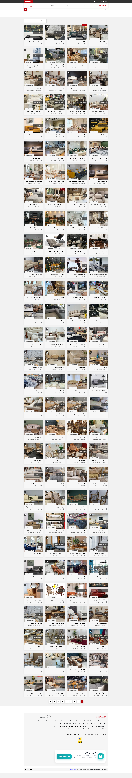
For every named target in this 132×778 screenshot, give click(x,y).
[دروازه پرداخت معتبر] (80, 740)
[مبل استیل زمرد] (77, 358)
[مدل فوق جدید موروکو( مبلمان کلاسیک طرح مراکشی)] (77, 288)
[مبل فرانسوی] (98, 637)
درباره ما (104, 734)
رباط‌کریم (39, 288)
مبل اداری (59, 5)
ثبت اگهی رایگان (31, 6)
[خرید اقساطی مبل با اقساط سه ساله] (33, 172)
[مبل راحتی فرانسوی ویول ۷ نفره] (98, 684)
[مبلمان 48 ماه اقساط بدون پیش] (77, 195)
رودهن (61, 242)
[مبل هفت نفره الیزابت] (55, 428)
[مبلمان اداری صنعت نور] (55, 218)
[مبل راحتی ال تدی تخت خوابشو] (98, 288)
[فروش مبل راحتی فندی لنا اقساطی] (55, 56)
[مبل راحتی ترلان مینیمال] (77, 614)
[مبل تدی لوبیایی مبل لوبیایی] (55, 335)
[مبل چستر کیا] (77, 567)
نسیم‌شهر (60, 218)
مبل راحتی (79, 726)
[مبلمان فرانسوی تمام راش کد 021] (55, 172)
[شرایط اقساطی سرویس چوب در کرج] (98, 451)
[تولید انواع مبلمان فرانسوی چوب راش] (98, 32)
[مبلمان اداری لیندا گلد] (98, 242)
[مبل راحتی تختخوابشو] (33, 358)
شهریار (83, 125)
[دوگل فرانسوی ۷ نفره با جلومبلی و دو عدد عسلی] (77, 79)
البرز (84, 404)
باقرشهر (83, 172)
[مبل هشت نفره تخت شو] (98, 428)
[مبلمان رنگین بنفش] (33, 149)
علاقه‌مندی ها (95, 1)
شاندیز (78, 32)
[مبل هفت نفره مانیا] (77, 474)
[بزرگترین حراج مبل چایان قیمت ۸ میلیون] (77, 381)
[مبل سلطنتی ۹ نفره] (77, 428)
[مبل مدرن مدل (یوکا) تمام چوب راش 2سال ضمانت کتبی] (33, 195)
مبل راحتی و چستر (81, 5)
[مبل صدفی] (55, 381)
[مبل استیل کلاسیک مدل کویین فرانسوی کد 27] (77, 660)
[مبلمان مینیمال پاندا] (55, 660)
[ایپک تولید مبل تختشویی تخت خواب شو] (77, 335)
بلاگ (82, 734)
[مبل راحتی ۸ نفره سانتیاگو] (33, 614)
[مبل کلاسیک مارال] (55, 451)
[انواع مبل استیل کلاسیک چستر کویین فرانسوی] (33, 288)
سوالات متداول (76, 734)
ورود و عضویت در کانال (64, 756)
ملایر (59, 358)
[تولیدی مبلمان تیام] (77, 56)
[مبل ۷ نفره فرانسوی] (55, 358)
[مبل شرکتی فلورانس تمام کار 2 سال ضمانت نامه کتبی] (77, 218)
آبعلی (61, 195)
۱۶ (58, 701)
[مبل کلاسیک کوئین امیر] (33, 544)
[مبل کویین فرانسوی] (77, 637)
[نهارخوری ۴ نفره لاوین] (77, 684)
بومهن (105, 79)
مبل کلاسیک (66, 5)
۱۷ (54, 701)
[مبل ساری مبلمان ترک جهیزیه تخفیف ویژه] (33, 381)
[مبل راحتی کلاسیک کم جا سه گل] (77, 312)
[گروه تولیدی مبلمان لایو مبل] (77, 265)
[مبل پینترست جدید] (98, 335)
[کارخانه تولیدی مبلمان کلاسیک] (33, 242)
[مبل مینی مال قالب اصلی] (33, 79)
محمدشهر (103, 498)
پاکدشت (104, 32)
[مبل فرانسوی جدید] (55, 498)
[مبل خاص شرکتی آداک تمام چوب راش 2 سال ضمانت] (98, 218)
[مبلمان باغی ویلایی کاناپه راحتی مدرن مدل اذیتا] (98, 265)
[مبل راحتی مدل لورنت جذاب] (55, 521)
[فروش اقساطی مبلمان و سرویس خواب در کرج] (33, 591)
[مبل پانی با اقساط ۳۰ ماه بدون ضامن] (98, 195)
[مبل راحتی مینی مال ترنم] (98, 521)
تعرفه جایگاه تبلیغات (88, 734)
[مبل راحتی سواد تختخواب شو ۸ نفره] (33, 684)
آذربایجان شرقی (60, 637)
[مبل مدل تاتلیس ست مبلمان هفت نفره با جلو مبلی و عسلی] (98, 474)
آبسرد (83, 265)
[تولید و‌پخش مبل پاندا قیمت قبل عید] (98, 149)
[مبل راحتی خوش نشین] (33, 265)
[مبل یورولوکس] (33, 660)
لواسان (105, 288)
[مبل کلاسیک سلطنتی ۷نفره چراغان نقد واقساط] (55, 591)
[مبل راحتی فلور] (55, 79)
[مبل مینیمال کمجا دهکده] (55, 125)
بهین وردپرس (73, 769)
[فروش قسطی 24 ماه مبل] (98, 614)
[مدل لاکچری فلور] (55, 288)
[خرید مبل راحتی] (33, 428)
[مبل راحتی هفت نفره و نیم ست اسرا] (77, 544)
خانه (107, 10)
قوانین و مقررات (97, 734)
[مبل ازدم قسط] (98, 56)
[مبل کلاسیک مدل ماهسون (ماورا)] (77, 498)
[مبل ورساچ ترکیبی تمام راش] (98, 312)
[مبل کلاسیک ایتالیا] (33, 451)
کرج (82, 404)
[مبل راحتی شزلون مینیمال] (33, 335)
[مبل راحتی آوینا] (55, 149)
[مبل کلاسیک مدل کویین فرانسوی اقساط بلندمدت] (33, 498)
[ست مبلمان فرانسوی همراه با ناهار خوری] (98, 102)
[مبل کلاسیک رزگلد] (77, 451)
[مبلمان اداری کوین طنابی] (77, 242)
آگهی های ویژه (52, 5)
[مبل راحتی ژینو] (98, 79)
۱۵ (62, 701)
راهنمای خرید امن (68, 734)
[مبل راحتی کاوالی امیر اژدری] (98, 567)
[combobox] (35, 21)
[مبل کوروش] (55, 405)
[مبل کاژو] (98, 358)
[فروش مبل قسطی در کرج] (77, 405)
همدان (62, 358)
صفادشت (104, 56)
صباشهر (61, 149)
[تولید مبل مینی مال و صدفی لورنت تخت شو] (77, 172)
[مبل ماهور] (55, 567)
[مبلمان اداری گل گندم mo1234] (33, 218)
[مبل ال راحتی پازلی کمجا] (77, 521)
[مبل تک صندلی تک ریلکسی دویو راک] (55, 242)
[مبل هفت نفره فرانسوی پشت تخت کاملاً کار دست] (98, 498)
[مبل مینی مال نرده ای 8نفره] (33, 405)
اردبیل (40, 544)
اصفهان (61, 474)
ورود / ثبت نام (103, 1)
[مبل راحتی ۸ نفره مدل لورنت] (33, 474)
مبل (34, 230)
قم (84, 497)
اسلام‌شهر (104, 149)
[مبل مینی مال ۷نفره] (98, 405)
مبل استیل (72, 5)
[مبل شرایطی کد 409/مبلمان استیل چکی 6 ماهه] (77, 149)
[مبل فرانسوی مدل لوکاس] (77, 125)
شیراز (83, 381)
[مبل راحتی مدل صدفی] (98, 172)
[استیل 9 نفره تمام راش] (98, 660)
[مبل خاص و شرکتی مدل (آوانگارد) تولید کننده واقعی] (55, 195)
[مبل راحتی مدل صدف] (55, 474)
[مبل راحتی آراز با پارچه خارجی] (33, 312)
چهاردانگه (80, 79)
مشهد (100, 381)
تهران (84, 79)
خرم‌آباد (39, 381)
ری (40, 172)
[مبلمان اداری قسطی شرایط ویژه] (55, 265)
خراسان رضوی (82, 32)
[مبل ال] (55, 312)
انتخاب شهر (27, 1)
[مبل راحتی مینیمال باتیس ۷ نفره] (55, 684)
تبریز (56, 637)
